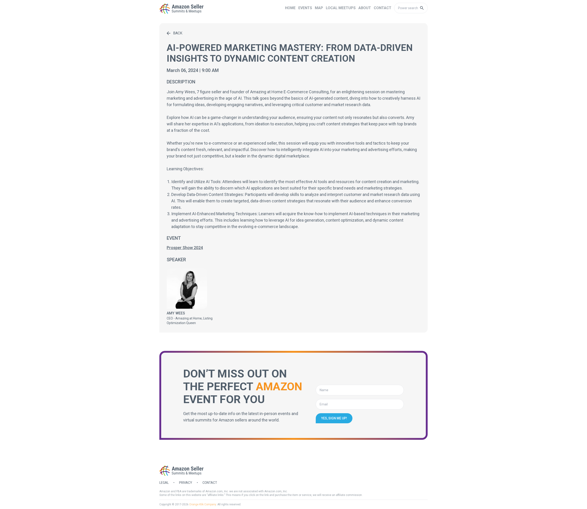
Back (177, 33)
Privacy (185, 482)
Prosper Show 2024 (185, 247)
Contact (209, 482)
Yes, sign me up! (334, 418)
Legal (164, 482)
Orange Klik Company (202, 504)
